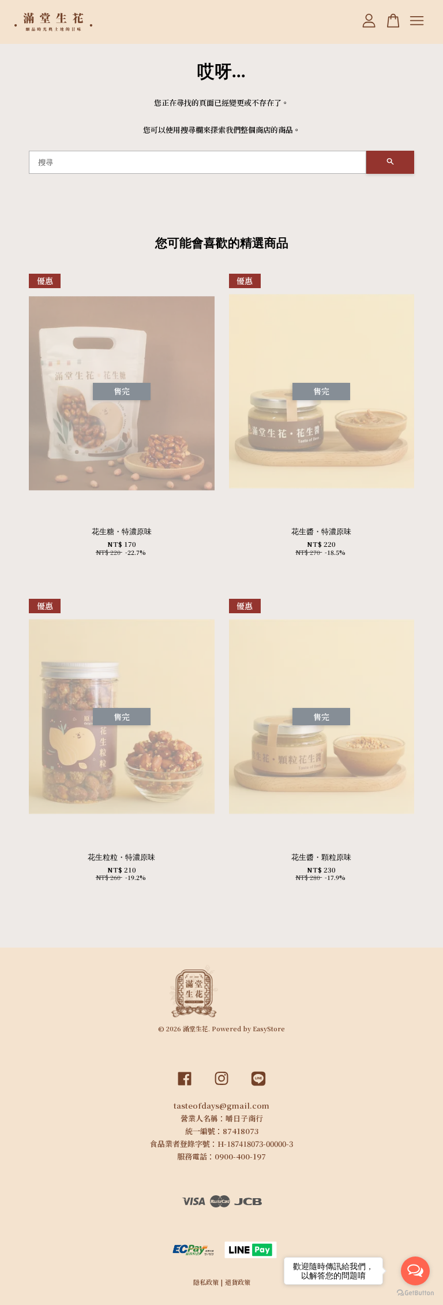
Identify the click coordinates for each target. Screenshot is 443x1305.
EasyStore (269, 1028)
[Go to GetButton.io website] (415, 1293)
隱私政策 (206, 1282)
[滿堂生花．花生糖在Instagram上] (221, 1086)
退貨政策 (237, 1282)
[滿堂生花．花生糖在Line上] (258, 1086)
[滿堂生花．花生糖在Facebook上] (184, 1086)
